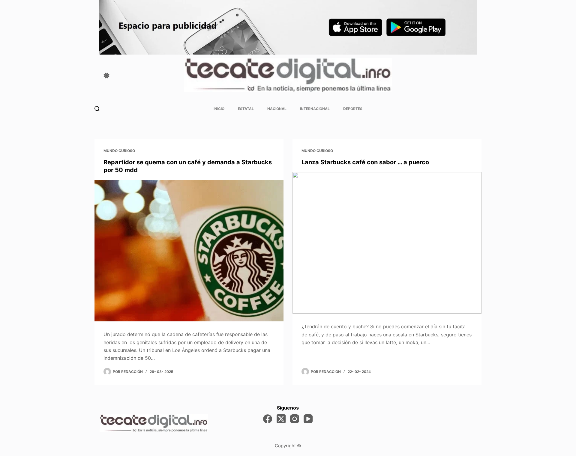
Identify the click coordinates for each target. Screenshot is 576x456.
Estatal (246, 108)
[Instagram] (294, 418)
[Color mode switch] (107, 76)
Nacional (276, 108)
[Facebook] (267, 418)
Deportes (352, 108)
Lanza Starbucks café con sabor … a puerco (365, 162)
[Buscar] (97, 108)
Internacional (315, 108)
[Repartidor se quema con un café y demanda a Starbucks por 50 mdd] (189, 251)
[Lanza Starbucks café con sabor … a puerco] (387, 243)
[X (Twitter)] (281, 418)
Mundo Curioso (119, 150)
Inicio (219, 108)
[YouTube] (308, 418)
